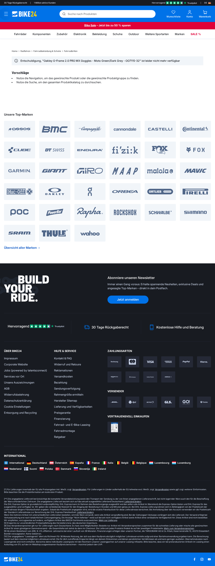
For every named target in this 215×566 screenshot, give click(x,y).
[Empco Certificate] (114, 427)
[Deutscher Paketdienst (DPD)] (132, 402)
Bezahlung (60, 382)
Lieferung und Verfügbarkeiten (73, 406)
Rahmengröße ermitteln (68, 394)
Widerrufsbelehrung (16, 394)
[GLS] (168, 402)
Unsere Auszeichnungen (19, 382)
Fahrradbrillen (70, 51)
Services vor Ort (14, 376)
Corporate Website (16, 364)
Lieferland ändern (132, 501)
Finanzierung (62, 418)
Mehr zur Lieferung (108, 520)
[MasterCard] (132, 361)
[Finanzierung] (150, 376)
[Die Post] (150, 402)
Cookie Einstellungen (17, 406)
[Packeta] (204, 402)
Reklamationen (63, 370)
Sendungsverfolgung (67, 388)
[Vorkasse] (132, 376)
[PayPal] (186, 361)
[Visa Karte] (150, 361)
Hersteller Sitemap (65, 400)
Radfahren (25, 51)
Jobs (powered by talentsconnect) (25, 370)
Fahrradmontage (64, 430)
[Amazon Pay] (114, 376)
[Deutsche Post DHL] (114, 402)
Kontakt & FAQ (63, 358)
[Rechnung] (114, 361)
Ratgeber (60, 437)
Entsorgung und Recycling (20, 412)
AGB (6, 388)
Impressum (11, 358)
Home (14, 51)
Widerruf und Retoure (67, 364)
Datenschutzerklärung (18, 400)
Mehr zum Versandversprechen (179, 528)
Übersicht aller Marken (20, 247)
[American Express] (168, 361)
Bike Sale (90, 25)
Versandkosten (63, 376)
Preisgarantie (62, 412)
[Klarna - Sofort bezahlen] (204, 361)
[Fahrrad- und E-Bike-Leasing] (168, 376)
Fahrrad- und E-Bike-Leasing (72, 424)
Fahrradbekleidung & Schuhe (47, 51)
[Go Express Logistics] (186, 402)
